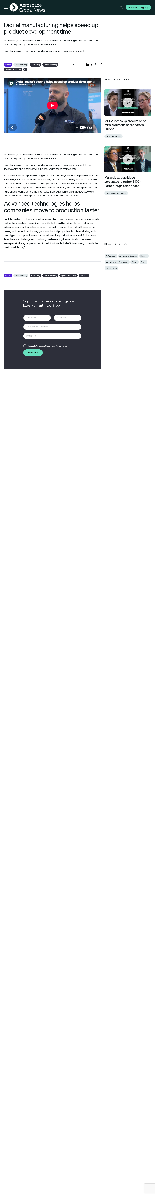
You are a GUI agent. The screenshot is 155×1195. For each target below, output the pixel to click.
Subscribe (33, 352)
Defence (144, 256)
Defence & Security (113, 136)
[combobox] (52, 336)
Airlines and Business (128, 256)
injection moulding (13, 69)
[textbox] (49, 336)
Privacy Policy (61, 346)
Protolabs (84, 275)
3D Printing (35, 64)
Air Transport (111, 256)
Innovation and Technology (117, 262)
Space (143, 262)
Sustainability (111, 268)
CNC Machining (50, 64)
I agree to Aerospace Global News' (47, 346)
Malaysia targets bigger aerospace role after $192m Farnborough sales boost (123, 181)
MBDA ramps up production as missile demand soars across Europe (125, 125)
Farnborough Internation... (116, 193)
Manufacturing (21, 64)
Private (134, 262)
